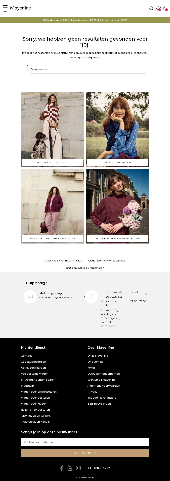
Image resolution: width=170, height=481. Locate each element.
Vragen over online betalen (39, 391)
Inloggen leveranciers (101, 397)
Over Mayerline (100, 348)
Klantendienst (33, 348)
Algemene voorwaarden (103, 385)
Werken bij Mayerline (101, 379)
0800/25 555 (114, 296)
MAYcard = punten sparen (38, 379)
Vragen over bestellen (35, 397)
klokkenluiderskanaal (35, 421)
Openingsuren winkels (36, 415)
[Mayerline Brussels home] (20, 8)
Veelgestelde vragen (34, 373)
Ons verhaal (95, 361)
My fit (91, 367)
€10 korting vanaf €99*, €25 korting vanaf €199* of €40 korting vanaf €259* (85, 20)
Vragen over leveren (34, 403)
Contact (26, 355)
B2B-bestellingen (99, 403)
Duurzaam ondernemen (103, 373)
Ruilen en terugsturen (35, 409)
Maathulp (27, 385)
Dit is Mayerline (97, 355)
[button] (5, 8)
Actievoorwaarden (33, 367)
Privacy (92, 391)
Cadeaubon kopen (33, 361)
